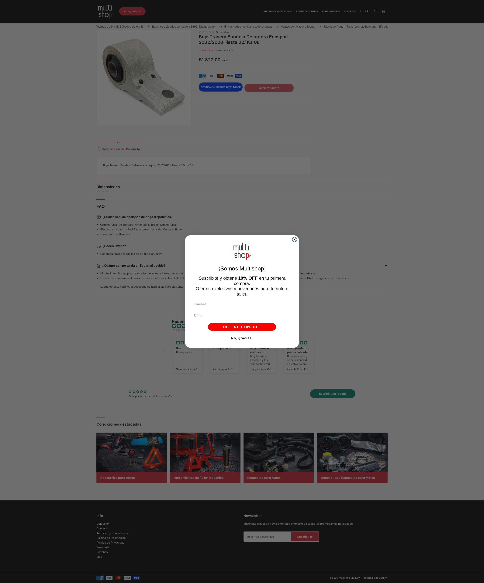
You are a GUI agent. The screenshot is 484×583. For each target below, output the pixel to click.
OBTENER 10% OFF (242, 327)
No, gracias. (242, 338)
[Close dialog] (294, 239)
